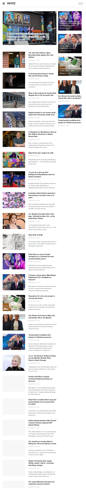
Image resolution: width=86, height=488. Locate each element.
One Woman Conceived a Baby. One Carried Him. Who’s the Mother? (41, 316)
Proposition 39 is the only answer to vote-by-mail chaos (41, 297)
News (10, 30)
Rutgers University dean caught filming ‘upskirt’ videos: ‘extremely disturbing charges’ (41, 463)
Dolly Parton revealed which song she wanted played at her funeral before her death (42, 401)
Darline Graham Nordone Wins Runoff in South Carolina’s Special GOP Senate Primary (42, 422)
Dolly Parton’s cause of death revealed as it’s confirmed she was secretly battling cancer (41, 256)
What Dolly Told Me (35, 235)
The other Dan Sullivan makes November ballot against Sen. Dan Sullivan (40, 55)
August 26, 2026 (13, 43)
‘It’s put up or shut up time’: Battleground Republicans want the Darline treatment (41, 174)
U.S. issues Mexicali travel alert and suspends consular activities (41, 483)
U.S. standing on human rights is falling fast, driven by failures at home (42, 442)
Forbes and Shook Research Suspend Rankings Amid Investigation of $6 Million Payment (28, 36)
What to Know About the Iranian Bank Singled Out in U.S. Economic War (42, 94)
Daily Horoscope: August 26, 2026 (40, 153)
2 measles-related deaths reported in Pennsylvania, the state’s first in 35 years (41, 195)
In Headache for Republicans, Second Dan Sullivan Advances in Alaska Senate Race (42, 134)
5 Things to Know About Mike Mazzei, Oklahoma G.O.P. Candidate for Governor (42, 277)
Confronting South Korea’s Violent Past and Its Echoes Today (41, 74)
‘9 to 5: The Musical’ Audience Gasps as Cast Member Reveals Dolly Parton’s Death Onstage (42, 358)
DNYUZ (11, 3)
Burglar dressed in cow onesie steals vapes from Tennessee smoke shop (42, 113)
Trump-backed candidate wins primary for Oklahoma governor (39, 336)
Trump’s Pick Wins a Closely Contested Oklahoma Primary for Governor (40, 378)
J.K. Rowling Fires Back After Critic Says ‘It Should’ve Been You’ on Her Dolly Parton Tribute (41, 216)
